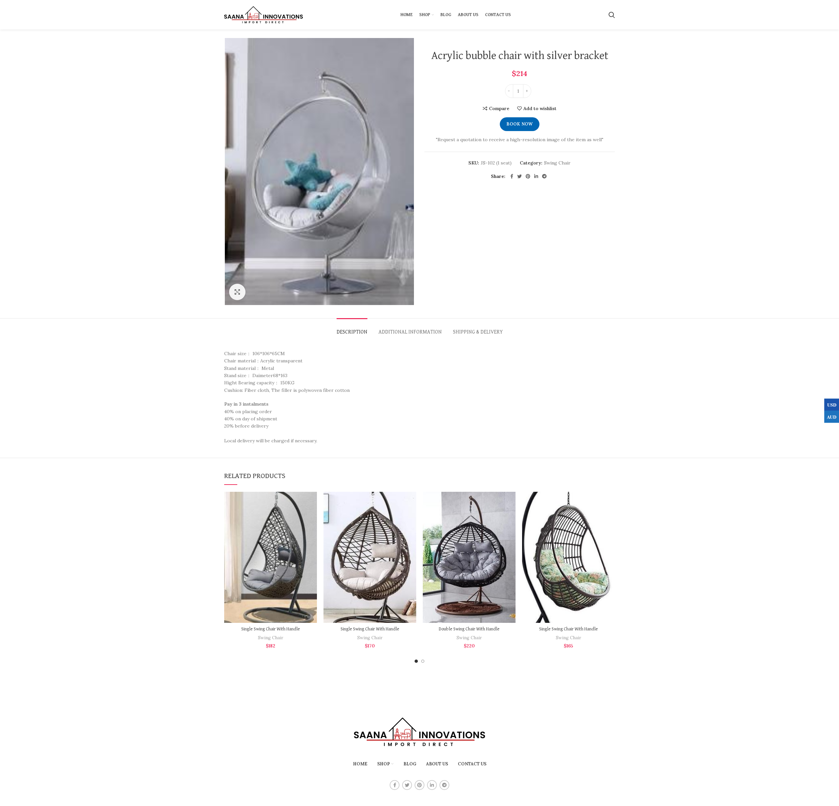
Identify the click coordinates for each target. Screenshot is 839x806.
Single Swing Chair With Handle (270, 629)
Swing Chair (557, 163)
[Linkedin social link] (536, 176)
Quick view (275, 553)
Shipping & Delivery (478, 332)
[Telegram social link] (544, 176)
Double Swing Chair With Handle (469, 629)
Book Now (519, 124)
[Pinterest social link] (528, 176)
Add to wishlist (539, 108)
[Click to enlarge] (237, 292)
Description (352, 332)
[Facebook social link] (511, 176)
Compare (499, 108)
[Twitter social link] (519, 176)
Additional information (410, 332)
